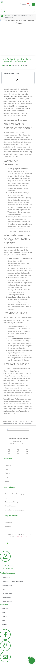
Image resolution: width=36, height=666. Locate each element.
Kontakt (7, 481)
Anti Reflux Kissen (7, 593)
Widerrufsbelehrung (10, 506)
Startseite (8, 465)
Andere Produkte (7, 601)
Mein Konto (8, 522)
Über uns (7, 473)
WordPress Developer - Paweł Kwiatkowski (25, 536)
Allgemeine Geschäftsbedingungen (15, 494)
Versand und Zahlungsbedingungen (15, 510)
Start (6, 16)
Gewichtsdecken (7, 585)
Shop (6, 469)
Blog (9, 16)
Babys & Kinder (6, 597)
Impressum (8, 498)
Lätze (3, 589)
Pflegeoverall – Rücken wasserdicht (12, 581)
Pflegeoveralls (6, 577)
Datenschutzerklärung (11, 502)
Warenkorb (8, 526)
